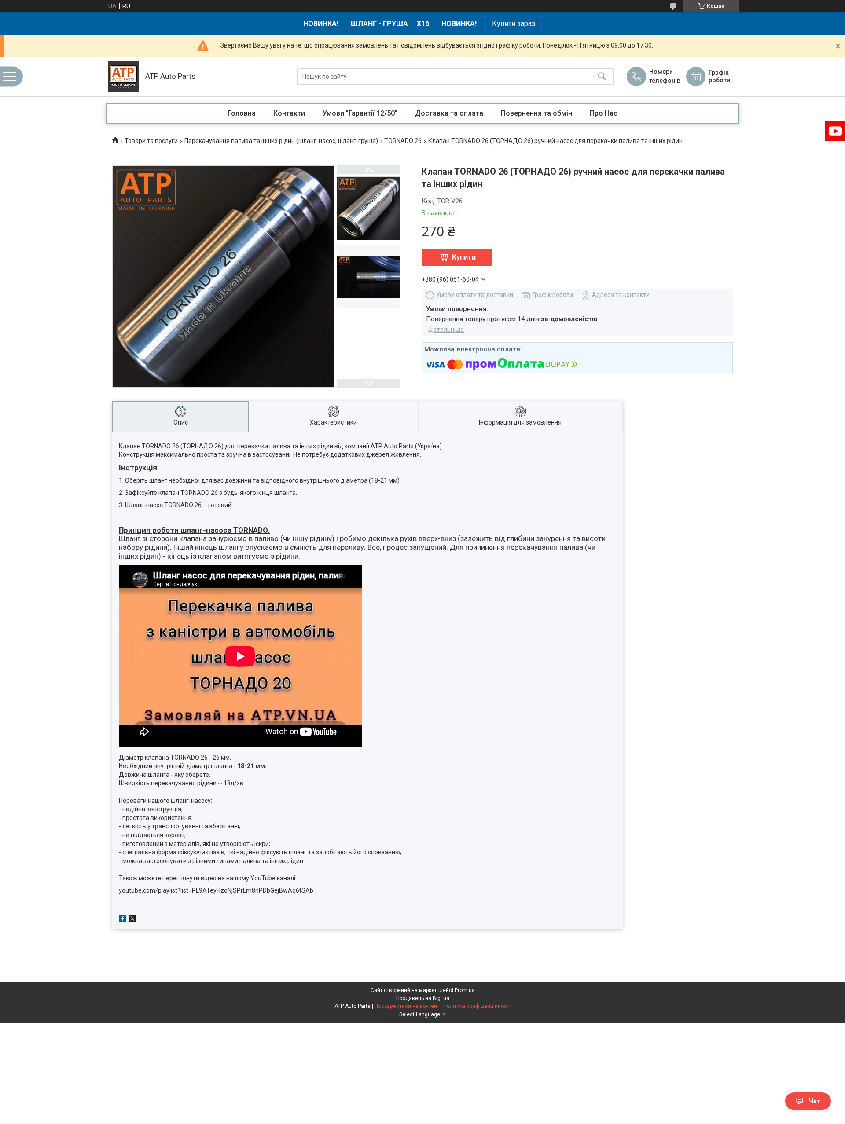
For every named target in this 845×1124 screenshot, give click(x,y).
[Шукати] (602, 77)
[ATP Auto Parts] (123, 76)
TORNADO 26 (403, 140)
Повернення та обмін (536, 113)
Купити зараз (513, 23)
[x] (132, 919)
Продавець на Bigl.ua (422, 998)
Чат (814, 1101)
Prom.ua (465, 990)
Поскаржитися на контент (407, 1006)
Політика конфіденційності (477, 1006)
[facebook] (122, 919)
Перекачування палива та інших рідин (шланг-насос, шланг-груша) (281, 140)
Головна (242, 113)
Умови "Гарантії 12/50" (360, 113)
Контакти (289, 113)
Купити (464, 257)
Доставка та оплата (449, 113)
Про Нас (603, 113)
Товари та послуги (151, 140)
